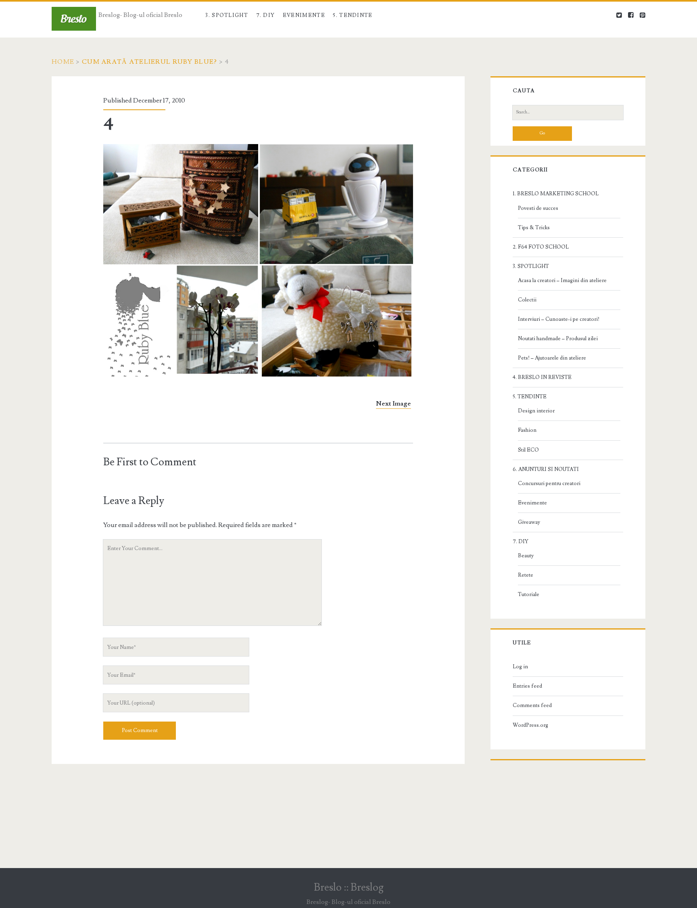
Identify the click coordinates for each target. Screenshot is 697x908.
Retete (525, 575)
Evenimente (304, 15)
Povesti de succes (538, 208)
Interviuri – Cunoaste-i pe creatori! (558, 319)
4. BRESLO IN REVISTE (542, 377)
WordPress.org (530, 725)
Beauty (526, 555)
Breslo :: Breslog (349, 887)
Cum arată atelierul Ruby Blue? (149, 62)
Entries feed (527, 686)
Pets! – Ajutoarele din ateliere (552, 358)
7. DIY (265, 15)
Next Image (393, 404)
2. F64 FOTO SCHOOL (541, 247)
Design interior (536, 411)
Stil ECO (528, 450)
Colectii (527, 300)
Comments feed (532, 705)
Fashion (527, 430)
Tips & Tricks (534, 227)
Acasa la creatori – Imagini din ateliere (562, 280)
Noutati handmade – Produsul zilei (558, 338)
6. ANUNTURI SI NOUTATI (546, 469)
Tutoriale (528, 594)
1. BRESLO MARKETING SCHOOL (556, 193)
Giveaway (529, 522)
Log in (520, 666)
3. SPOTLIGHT (226, 15)
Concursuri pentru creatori (549, 483)
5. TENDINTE (352, 15)
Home (63, 62)
